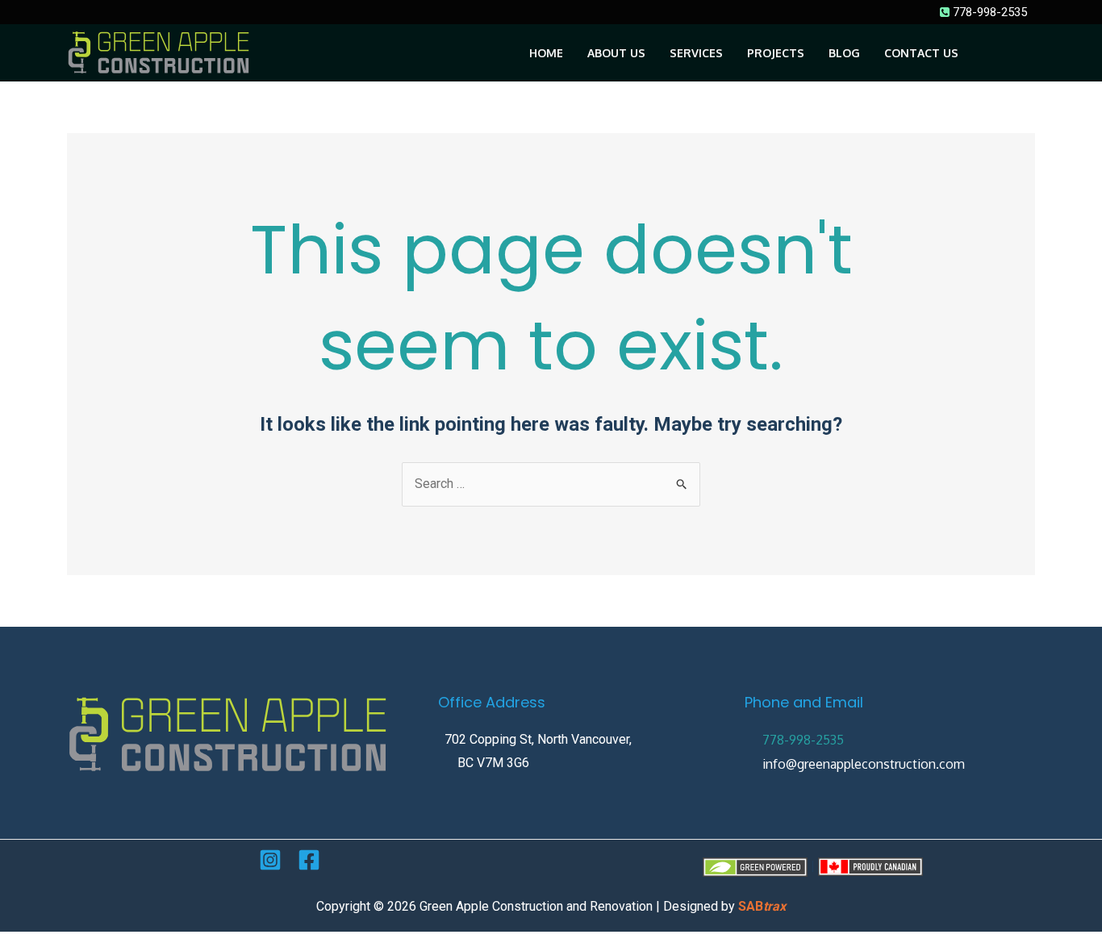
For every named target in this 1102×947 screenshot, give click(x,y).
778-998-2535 (988, 12)
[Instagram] (270, 860)
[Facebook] (309, 860)
